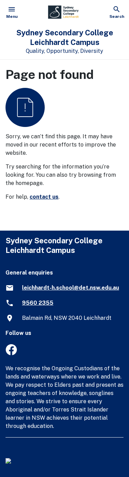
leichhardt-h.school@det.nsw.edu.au (70, 287)
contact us (44, 197)
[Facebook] (11, 353)
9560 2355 (37, 303)
